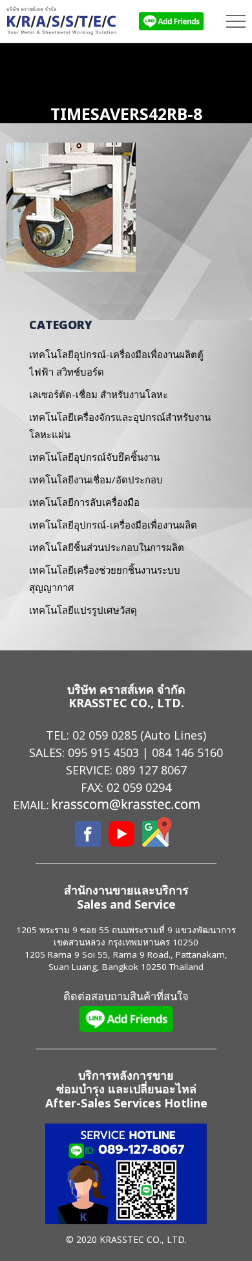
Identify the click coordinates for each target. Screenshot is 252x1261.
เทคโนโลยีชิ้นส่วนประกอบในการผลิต (106, 547)
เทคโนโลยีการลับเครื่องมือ (84, 502)
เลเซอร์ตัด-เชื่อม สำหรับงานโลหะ (98, 394)
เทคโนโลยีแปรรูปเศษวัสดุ (83, 609)
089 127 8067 (151, 770)
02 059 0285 (104, 735)
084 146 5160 (187, 752)
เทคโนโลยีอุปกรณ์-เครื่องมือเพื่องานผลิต (113, 524)
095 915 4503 (103, 752)
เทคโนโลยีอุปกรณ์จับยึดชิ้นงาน (94, 456)
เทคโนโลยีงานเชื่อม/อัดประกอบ (96, 479)
